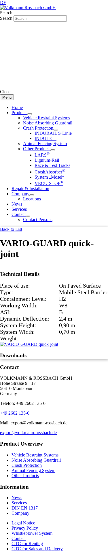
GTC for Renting (27, 543)
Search (7, 18)
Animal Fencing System (33, 470)
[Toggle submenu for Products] (29, 114)
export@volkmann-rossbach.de (28, 432)
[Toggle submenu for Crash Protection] (55, 129)
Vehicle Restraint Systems (35, 454)
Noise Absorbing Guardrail (36, 460)
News (17, 497)
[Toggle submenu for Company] (31, 195)
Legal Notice (23, 522)
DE (3, 2)
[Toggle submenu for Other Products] (52, 150)
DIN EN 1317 (25, 508)
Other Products (25, 475)
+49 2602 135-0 (14, 413)
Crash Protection (27, 465)
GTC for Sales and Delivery (37, 548)
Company (20, 513)
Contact (19, 538)
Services (19, 502)
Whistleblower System (32, 533)
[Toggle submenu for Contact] (28, 216)
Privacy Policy (25, 528)
